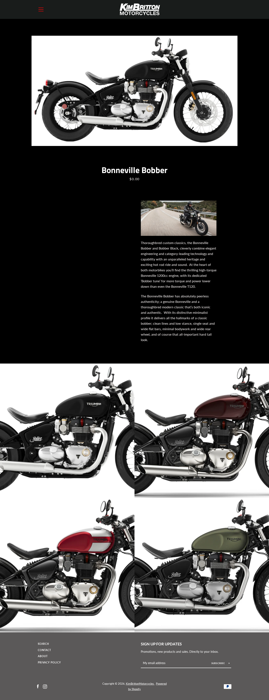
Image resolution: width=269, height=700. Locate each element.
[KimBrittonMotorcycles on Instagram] (45, 686)
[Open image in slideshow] (134, 91)
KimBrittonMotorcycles (140, 683)
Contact (44, 650)
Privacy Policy (49, 662)
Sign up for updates (161, 644)
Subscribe (218, 663)
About (43, 656)
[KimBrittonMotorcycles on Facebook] (38, 686)
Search (43, 643)
